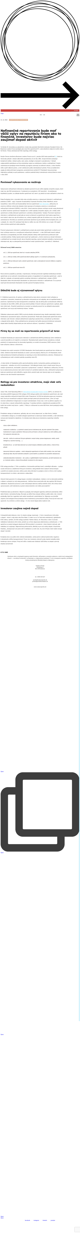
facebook (27, 1220)
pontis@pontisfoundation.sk (40, 581)
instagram (36, 1220)
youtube (53, 1220)
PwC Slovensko (44, 204)
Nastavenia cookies (21, 1227)
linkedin (45, 1220)
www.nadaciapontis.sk (40, 587)
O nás (34, 1226)
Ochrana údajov (20, 1226)
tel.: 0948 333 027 (40, 577)
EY (56, 156)
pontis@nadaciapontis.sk (40, 580)
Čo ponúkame (53, 1226)
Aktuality (63, 1226)
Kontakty (73, 1226)
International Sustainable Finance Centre (35, 391)
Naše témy (42, 1226)
